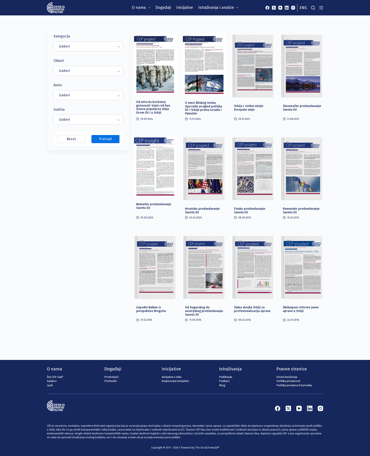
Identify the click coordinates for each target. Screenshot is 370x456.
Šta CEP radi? (55, 377)
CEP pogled (146, 37)
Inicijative (184, 7)
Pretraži (105, 139)
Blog (222, 385)
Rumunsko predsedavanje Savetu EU (301, 210)
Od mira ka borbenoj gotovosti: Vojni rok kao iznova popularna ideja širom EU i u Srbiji (153, 107)
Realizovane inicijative (175, 381)
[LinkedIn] (287, 8)
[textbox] (85, 46)
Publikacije (225, 377)
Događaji (163, 7)
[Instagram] (293, 8)
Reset (71, 139)
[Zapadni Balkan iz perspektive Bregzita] (155, 267)
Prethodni (110, 381)
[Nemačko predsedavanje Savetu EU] (155, 166)
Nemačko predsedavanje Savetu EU (153, 206)
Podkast (224, 381)
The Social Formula (206, 447)
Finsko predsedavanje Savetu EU (249, 210)
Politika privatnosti (288, 381)
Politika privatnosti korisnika (294, 385)
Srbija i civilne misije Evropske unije (248, 107)
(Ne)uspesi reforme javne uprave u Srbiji (301, 309)
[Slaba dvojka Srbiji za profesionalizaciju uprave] (253, 267)
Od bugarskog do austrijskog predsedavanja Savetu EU (204, 311)
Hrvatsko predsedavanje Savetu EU (202, 210)
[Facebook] (267, 8)
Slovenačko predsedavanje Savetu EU (302, 107)
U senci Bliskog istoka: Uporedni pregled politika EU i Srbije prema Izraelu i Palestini (203, 108)
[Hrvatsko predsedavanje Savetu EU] (204, 168)
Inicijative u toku (172, 377)
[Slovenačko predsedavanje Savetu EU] (302, 66)
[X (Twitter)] (274, 8)
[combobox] (88, 46)
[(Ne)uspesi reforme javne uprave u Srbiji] (302, 267)
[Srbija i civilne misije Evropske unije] (253, 66)
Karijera (52, 381)
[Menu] (321, 8)
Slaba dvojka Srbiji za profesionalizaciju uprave (252, 309)
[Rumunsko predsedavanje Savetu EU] (302, 168)
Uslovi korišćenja (286, 377)
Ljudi (50, 385)
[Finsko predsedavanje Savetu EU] (253, 168)
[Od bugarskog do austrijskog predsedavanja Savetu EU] (204, 267)
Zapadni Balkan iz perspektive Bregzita (151, 309)
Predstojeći (111, 377)
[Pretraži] (313, 8)
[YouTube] (280, 8)
